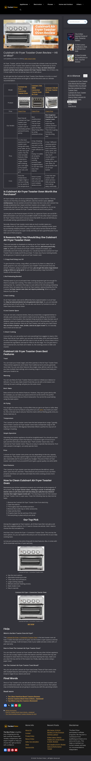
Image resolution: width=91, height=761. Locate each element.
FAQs (70, 104)
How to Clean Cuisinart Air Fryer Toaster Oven (77, 98)
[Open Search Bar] (20, 9)
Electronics (38, 4)
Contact (28, 733)
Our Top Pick (72, 102)
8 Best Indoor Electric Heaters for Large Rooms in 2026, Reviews (55, 739)
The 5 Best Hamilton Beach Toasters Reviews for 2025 (21, 714)
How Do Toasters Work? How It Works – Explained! (20, 712)
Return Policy (29, 739)
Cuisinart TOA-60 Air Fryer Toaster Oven (51, 90)
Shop (27, 745)
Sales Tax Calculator (32, 742)
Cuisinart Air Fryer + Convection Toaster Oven (22, 638)
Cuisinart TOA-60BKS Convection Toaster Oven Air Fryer (37, 90)
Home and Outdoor (66, 4)
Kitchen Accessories (11, 710)
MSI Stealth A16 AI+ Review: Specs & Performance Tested (56, 747)
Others (78, 4)
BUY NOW (31, 624)
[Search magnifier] (85, 22)
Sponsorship (29, 747)
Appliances (24, 4)
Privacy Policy (29, 736)
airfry (41, 410)
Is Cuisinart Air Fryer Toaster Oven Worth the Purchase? (77, 82)
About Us (28, 730)
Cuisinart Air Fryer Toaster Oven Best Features (77, 94)
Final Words (72, 106)
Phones (50, 4)
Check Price (22, 111)
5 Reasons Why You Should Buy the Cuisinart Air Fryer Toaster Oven (77, 88)
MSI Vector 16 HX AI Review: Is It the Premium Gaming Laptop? (55, 732)
